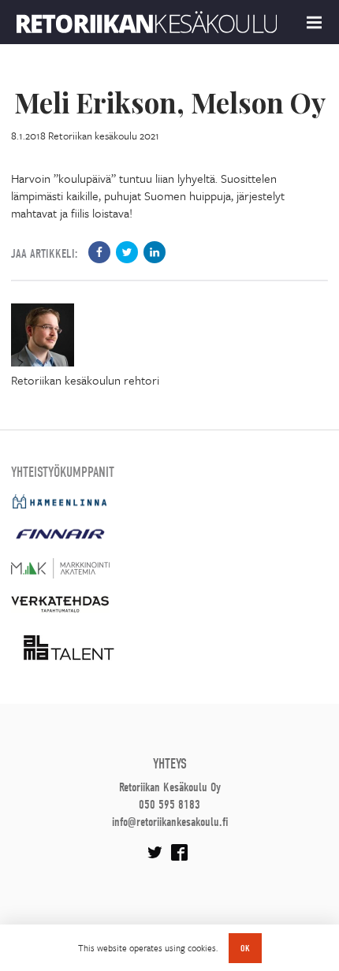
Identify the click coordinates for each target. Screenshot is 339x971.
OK (245, 948)
